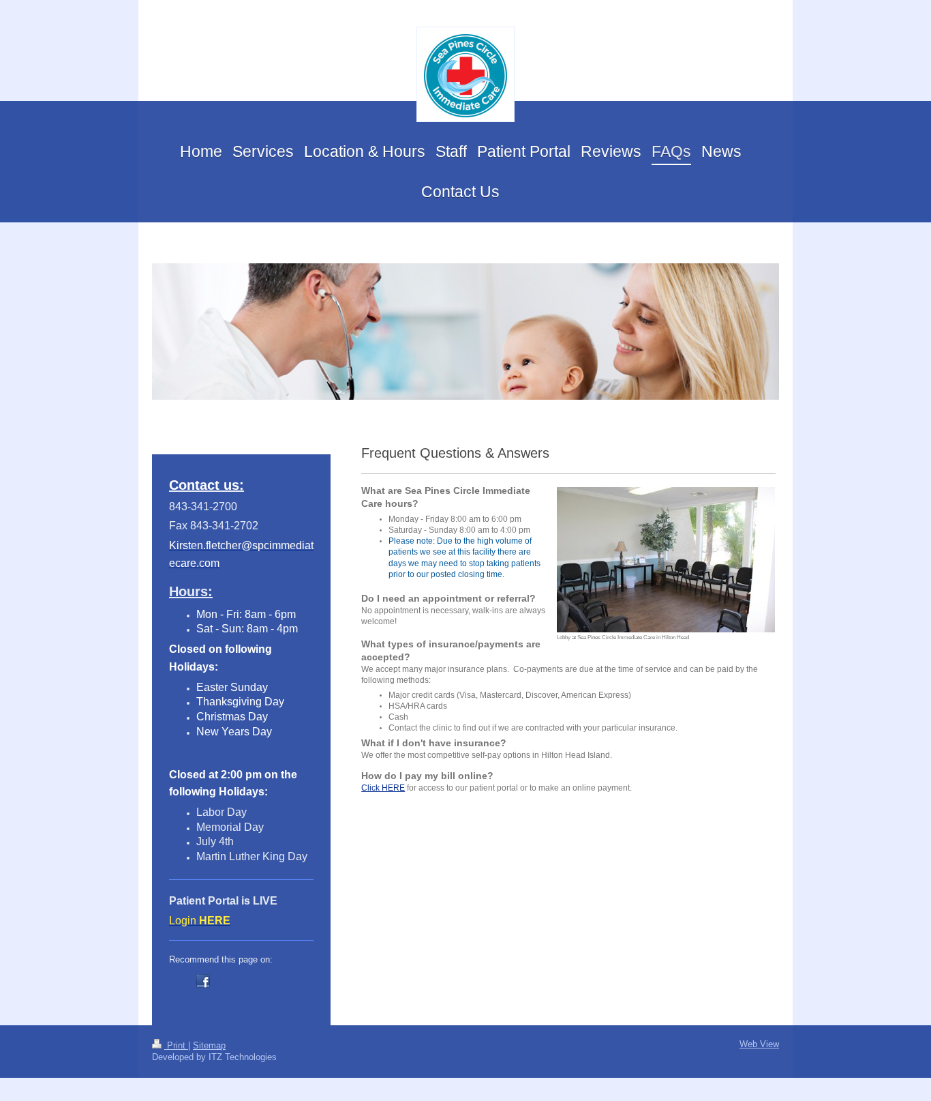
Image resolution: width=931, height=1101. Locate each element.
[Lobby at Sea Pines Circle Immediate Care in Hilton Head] (666, 559)
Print (176, 1046)
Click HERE (383, 788)
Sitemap (209, 1046)
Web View (759, 1044)
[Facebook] (203, 981)
